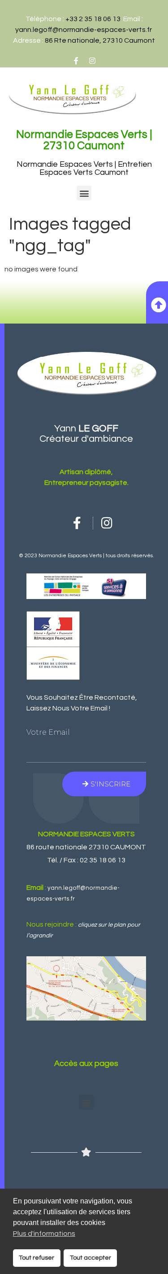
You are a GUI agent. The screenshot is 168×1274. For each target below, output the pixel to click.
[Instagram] (92, 60)
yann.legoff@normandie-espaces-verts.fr (83, 29)
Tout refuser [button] (36, 1257)
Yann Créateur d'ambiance (86, 433)
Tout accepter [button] (90, 1257)
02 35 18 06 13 (102, 860)
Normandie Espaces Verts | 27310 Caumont (84, 140)
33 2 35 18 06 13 (95, 18)
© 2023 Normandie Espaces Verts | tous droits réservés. (86, 556)
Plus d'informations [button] (44, 1233)
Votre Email (48, 732)
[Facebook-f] (76, 60)
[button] (84, 193)
